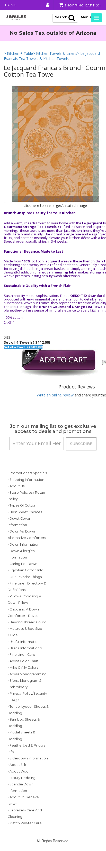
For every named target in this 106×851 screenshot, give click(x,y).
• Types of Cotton (22, 505)
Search (61, 17)
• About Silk (17, 765)
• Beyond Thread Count (27, 622)
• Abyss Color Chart (23, 661)
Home (10, 5)
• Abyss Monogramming (27, 674)
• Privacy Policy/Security (27, 693)
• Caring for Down (22, 564)
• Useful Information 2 (25, 648)
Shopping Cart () (82, 5)
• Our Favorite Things (25, 577)
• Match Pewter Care (25, 823)
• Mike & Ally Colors (23, 667)
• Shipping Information (26, 480)
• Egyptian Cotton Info (25, 570)
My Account (47, 5)
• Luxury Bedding (22, 778)
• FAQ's (13, 700)
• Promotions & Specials (27, 473)
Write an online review (55, 395)
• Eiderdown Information (28, 758)
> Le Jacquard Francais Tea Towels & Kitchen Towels (52, 56)
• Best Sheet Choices (25, 512)
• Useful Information (24, 642)
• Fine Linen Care (21, 655)
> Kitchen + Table (18, 53)
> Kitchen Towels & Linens (55, 53)
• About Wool (18, 771)
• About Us (16, 486)
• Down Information (23, 544)
